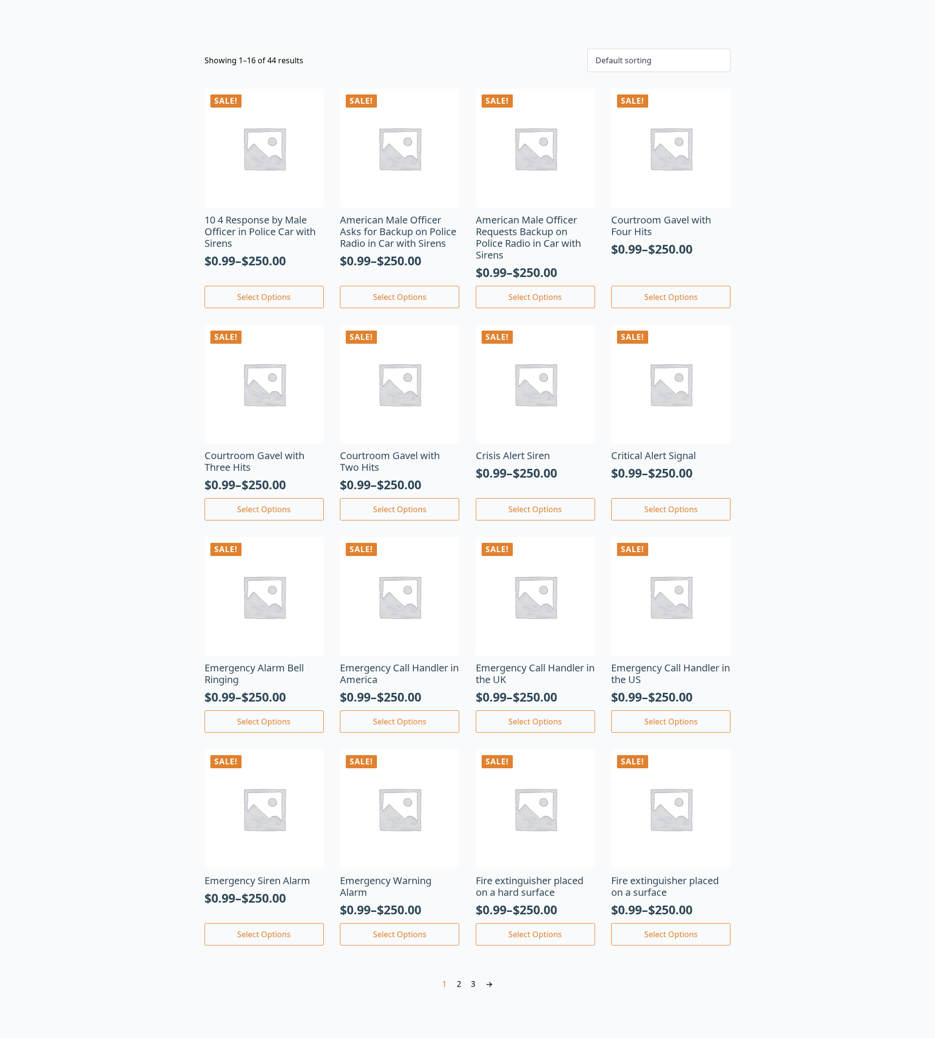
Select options (264, 297)
